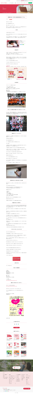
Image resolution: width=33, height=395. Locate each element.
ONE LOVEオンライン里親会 (26, 388)
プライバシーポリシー (28, 384)
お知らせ (4, 12)
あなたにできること (23, 374)
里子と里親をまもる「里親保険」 (12, 378)
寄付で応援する (17, 367)
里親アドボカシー (10, 382)
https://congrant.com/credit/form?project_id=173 (11, 280)
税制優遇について (23, 378)
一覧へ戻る (16, 327)
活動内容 (10, 374)
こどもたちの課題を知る (18, 374)
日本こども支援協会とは (5, 374)
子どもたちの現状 (17, 378)
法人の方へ (27, 374)
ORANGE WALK (10, 383)
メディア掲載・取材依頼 (5, 378)
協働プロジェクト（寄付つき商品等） (28, 377)
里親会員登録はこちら (26, 0)
